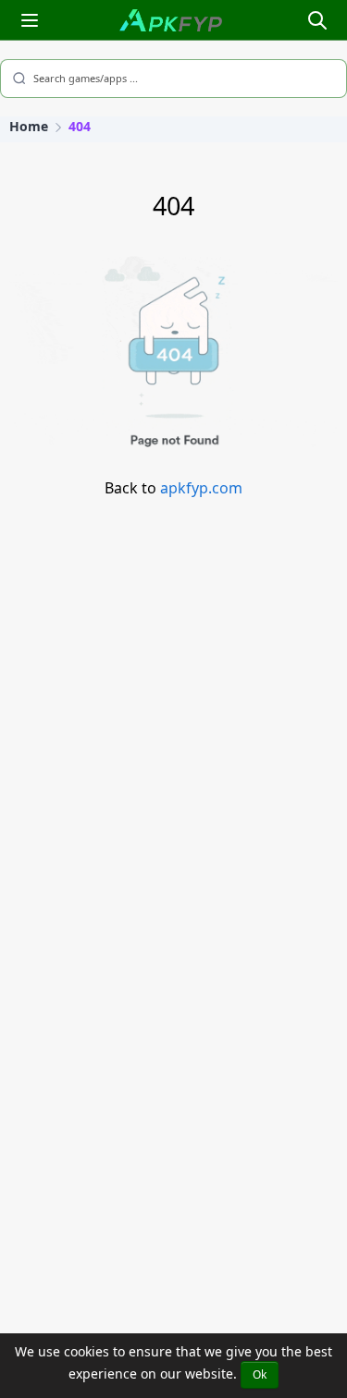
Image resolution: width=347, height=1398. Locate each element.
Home (28, 126)
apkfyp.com (201, 488)
